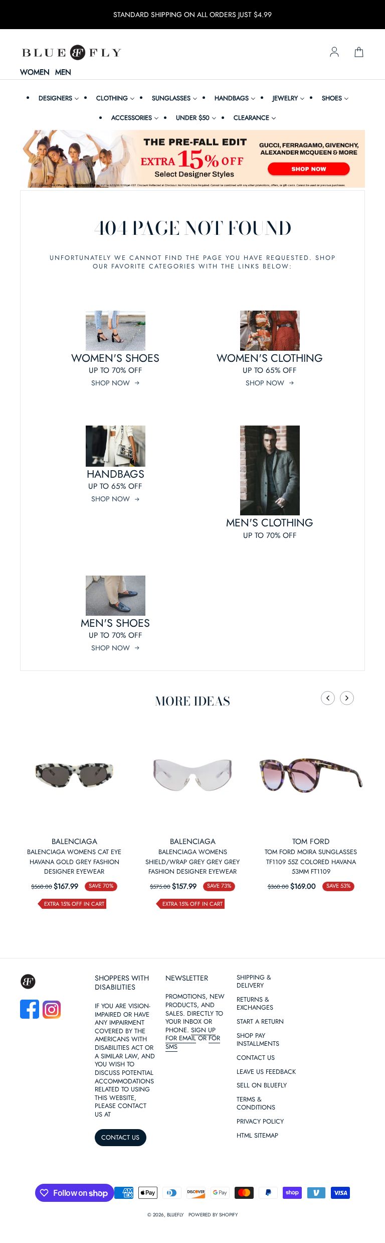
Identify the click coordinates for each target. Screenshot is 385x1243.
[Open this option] (74, 775)
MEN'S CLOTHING (269, 522)
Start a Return (260, 1022)
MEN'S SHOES (115, 623)
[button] (327, 698)
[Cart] (359, 53)
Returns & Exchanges (255, 1004)
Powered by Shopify (213, 1214)
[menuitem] (57, 98)
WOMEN (35, 73)
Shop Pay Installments (258, 1040)
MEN (63, 73)
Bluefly (175, 1214)
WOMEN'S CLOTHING (270, 358)
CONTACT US (120, 1137)
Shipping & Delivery (254, 982)
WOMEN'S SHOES (115, 358)
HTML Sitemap (257, 1136)
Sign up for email (190, 1034)
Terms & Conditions (256, 1104)
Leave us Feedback (266, 1072)
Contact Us (256, 1058)
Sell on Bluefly (262, 1085)
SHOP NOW (110, 383)
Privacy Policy (260, 1122)
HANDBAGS (115, 474)
